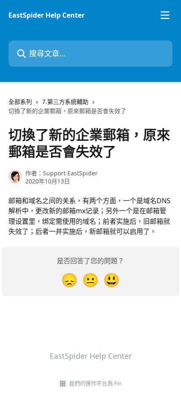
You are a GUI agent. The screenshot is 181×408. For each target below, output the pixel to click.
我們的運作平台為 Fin (95, 383)
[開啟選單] (165, 15)
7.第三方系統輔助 (65, 102)
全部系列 (20, 102)
